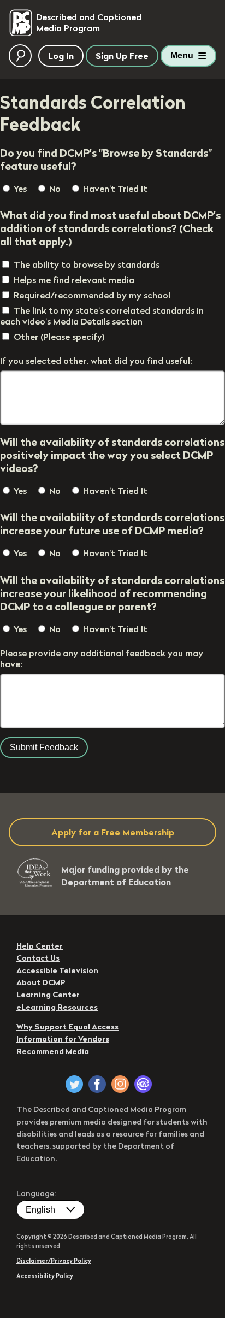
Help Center (39, 946)
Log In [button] (61, 55)
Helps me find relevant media (74, 279)
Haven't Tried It (114, 188)
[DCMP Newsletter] (143, 1084)
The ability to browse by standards (86, 264)
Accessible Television (57, 970)
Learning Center (48, 994)
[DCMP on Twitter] (74, 1084)
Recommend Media (52, 1051)
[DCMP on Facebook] (97, 1084)
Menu (181, 55)
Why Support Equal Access (67, 1027)
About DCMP (41, 982)
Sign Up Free (122, 55)
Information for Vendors (62, 1039)
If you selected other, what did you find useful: (96, 360)
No (54, 188)
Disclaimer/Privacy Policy (53, 1260)
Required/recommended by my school (92, 295)
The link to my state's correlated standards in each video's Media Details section (102, 316)
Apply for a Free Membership (112, 832)
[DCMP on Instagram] (120, 1084)
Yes (19, 188)
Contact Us (38, 958)
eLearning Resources (57, 1007)
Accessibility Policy (44, 1276)
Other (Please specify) (59, 336)
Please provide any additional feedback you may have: (101, 658)
